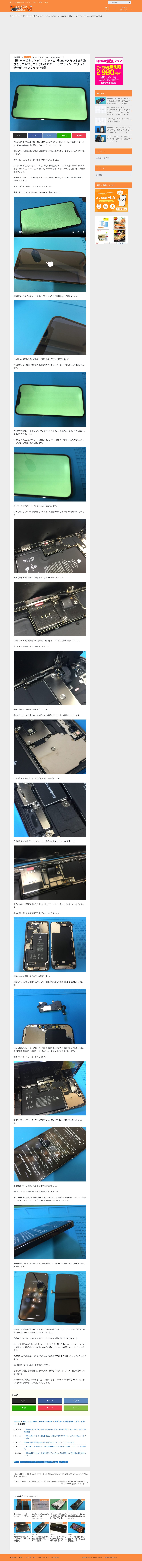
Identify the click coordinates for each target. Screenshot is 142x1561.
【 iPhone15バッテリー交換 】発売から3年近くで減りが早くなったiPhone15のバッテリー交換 (55, 1437)
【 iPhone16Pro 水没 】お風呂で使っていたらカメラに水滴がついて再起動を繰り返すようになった (55, 1454)
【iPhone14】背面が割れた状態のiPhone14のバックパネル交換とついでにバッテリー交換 (55, 1447)
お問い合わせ (123, 8)
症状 (27, 1557)
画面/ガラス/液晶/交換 (64, 1421)
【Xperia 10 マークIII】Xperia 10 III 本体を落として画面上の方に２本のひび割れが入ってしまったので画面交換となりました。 (51, 1475)
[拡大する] (83, 243)
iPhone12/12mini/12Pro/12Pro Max (37, 1421)
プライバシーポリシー (40, 1557)
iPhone (17, 1421)
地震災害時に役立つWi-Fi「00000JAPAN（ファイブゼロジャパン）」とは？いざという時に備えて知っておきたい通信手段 (118, 111)
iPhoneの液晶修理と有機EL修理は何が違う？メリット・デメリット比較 (49, 1442)
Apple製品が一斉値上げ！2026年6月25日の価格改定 (118, 120)
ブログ (107, 8)
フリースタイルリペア (97, 1557)
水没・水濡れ (63, 1462)
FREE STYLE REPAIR (16, 1557)
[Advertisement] (71, 35)
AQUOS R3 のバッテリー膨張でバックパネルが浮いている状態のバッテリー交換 (118, 138)
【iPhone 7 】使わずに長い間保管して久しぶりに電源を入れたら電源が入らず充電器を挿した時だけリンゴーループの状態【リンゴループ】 (49, 1483)
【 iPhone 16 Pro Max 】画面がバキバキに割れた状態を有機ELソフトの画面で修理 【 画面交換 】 (55, 1430)
